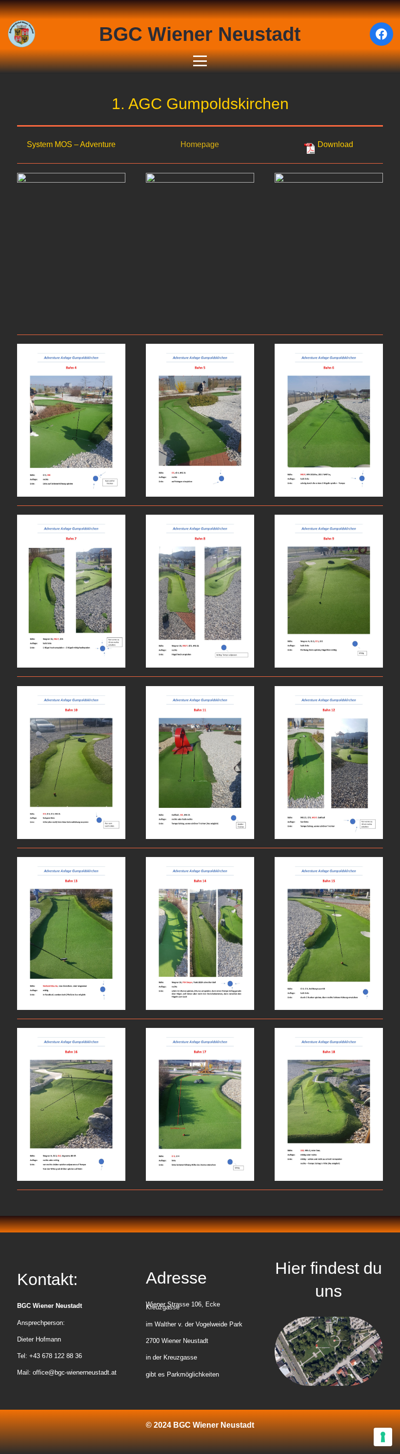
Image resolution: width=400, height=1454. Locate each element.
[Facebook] (381, 34)
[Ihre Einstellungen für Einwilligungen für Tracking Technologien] (383, 1437)
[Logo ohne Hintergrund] (21, 34)
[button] (200, 61)
